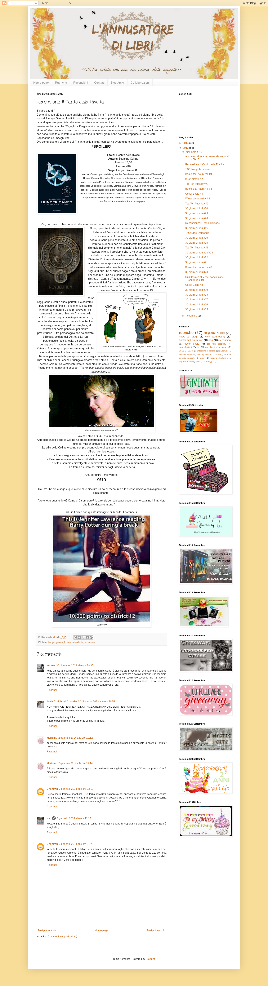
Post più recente (47, 930)
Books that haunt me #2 (198, 267)
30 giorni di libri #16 (196, 304)
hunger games (55, 642)
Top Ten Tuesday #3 (196, 183)
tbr (198, 347)
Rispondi (52, 690)
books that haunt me (191, 340)
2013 (186, 147)
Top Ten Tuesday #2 (196, 203)
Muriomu (52, 737)
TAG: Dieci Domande (197, 232)
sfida (198, 361)
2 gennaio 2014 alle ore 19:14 (75, 763)
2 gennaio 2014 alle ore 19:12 (75, 737)
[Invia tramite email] (75, 637)
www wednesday (215, 336)
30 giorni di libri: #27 (197, 228)
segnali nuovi (185, 361)
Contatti (99, 82)
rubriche (186, 332)
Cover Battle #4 (194, 193)
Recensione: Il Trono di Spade (202, 223)
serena (51, 665)
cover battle (191, 343)
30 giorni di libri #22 (196, 257)
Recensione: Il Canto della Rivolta (204, 164)
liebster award (186, 354)
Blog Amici (117, 82)
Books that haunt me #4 (198, 174)
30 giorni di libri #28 (196, 218)
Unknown (52, 788)
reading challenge (219, 358)
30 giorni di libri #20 (196, 272)
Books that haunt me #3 (198, 188)
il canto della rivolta (73, 642)
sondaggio (209, 361)
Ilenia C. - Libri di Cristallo (62, 701)
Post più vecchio (156, 930)
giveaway (223, 351)
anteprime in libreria (206, 351)
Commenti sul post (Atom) (62, 936)
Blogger (150, 959)
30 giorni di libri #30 (196, 208)
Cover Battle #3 (194, 284)
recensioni (90, 642)
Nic (49, 818)
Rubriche (61, 82)
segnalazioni (185, 347)
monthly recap (204, 354)
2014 (186, 143)
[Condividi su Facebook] (87, 637)
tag (211, 340)
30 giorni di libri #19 (196, 289)
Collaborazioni (140, 82)
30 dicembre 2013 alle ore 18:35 (74, 665)
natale (218, 354)
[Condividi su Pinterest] (91, 637)
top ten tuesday (216, 343)
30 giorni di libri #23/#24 (199, 252)
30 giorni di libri (214, 333)
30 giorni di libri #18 (196, 294)
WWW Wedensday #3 (197, 198)
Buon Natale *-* (194, 179)
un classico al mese (216, 347)
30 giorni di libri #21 (196, 262)
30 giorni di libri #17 (196, 299)
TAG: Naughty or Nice (197, 169)
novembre (192, 315)
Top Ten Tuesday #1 (196, 247)
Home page (41, 82)
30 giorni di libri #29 (196, 213)
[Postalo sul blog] (79, 637)
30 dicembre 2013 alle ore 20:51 (96, 701)
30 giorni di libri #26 (196, 237)
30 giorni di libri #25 (196, 242)
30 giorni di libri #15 (196, 309)
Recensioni (80, 82)
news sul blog (188, 336)
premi (202, 358)
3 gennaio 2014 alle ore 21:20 (76, 844)
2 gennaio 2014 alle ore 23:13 (76, 788)
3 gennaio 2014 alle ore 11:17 (74, 818)
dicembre (191, 152)
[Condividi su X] (83, 637)
